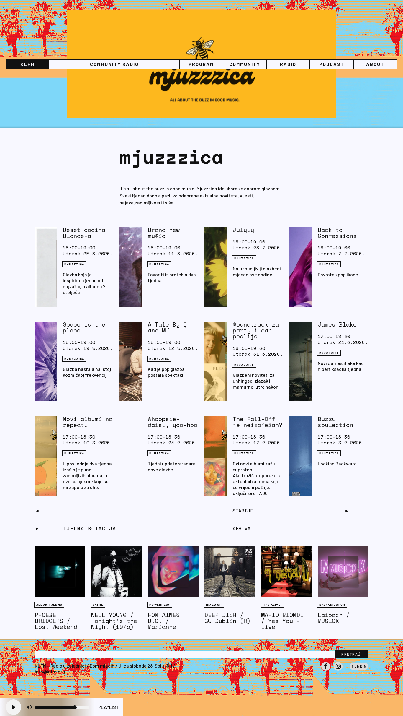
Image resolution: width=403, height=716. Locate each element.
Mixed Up (214, 604)
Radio (288, 64)
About (375, 64)
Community (244, 64)
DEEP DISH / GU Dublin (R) (227, 618)
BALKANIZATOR (332, 604)
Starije (242, 511)
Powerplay (159, 604)
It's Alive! (272, 604)
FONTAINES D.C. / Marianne (164, 621)
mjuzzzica (74, 264)
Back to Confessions (337, 232)
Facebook (325, 670)
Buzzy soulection (335, 422)
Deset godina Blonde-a (84, 232)
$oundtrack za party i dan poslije (256, 330)
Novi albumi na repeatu (87, 422)
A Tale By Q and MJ (167, 327)
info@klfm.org (50, 671)
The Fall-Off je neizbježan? (257, 422)
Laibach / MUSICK (334, 618)
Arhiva (241, 528)
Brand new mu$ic (164, 232)
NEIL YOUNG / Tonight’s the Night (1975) (114, 621)
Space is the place (84, 327)
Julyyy (243, 229)
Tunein (358, 666)
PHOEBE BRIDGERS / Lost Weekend (56, 621)
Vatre (98, 604)
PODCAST (331, 64)
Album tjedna (49, 604)
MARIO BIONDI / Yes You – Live (282, 621)
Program (201, 64)
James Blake (337, 324)
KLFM (27, 64)
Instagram (338, 670)
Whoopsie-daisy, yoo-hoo (172, 422)
